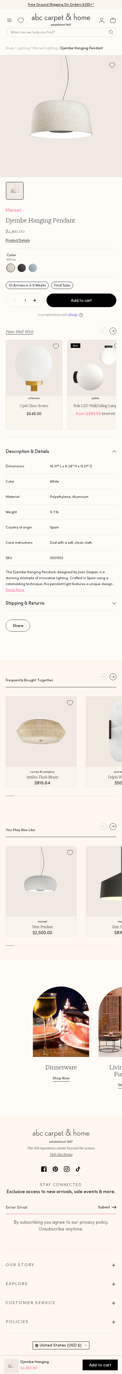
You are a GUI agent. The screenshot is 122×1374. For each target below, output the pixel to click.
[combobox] (61, 32)
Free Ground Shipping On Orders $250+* (61, 4)
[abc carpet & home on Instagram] (67, 1168)
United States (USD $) (60, 1345)
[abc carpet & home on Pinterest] (55, 1168)
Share (18, 625)
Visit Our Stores (61, 1154)
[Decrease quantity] (15, 300)
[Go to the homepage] (61, 26)
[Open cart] (113, 20)
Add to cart (81, 300)
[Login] (101, 20)
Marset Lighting (45, 48)
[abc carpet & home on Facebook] (44, 1168)
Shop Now (61, 1078)
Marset (13, 210)
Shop (10, 48)
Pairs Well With (19, 331)
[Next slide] (113, 331)
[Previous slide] (103, 331)
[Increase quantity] (35, 300)
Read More (15, 590)
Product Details (18, 240)
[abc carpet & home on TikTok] (78, 1168)
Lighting (23, 48)
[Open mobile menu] (9, 20)
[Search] (111, 32)
